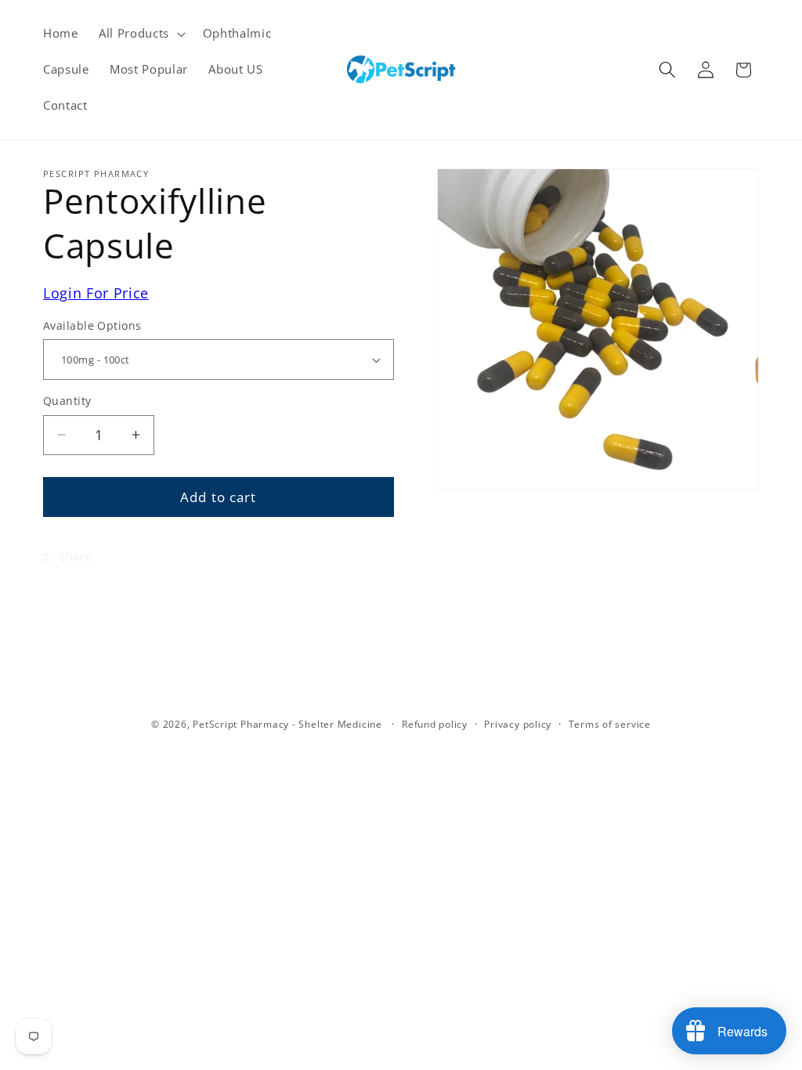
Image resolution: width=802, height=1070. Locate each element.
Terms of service (610, 724)
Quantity (67, 400)
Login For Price (96, 293)
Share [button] (75, 556)
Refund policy (435, 724)
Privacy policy (517, 724)
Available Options (92, 325)
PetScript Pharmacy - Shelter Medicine (289, 724)
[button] (141, 34)
